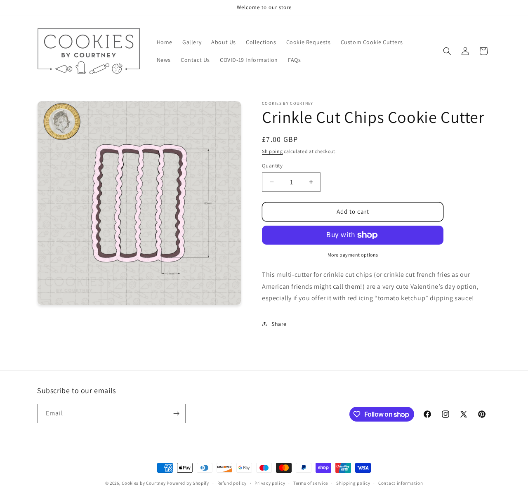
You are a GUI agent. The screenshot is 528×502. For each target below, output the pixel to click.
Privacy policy (270, 483)
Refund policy (232, 483)
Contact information (400, 483)
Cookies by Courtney (143, 483)
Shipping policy (353, 483)
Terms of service (310, 483)
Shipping (272, 151)
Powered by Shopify (188, 483)
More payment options (353, 255)
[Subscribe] (176, 413)
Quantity (272, 165)
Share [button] (279, 324)
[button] (447, 51)
